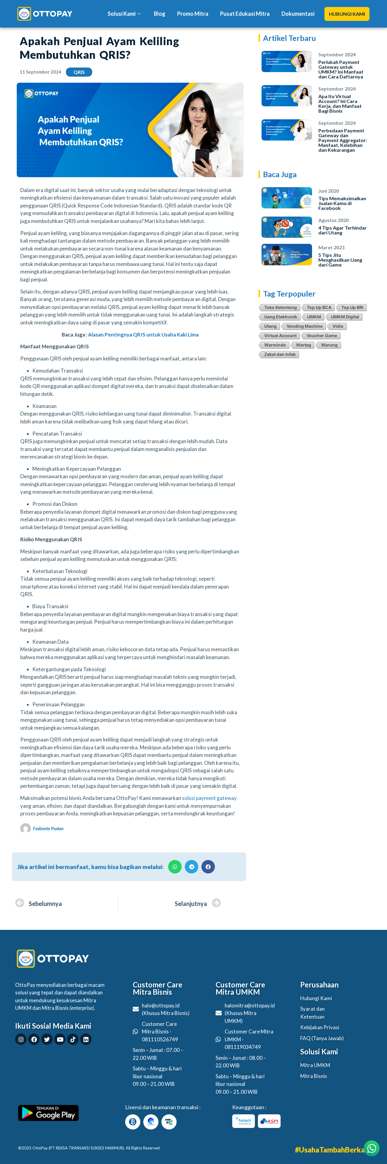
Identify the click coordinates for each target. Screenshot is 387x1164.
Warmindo (275, 344)
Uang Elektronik (280, 316)
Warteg (303, 344)
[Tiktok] (73, 1039)
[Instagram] (21, 1039)
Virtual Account (280, 335)
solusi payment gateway (209, 798)
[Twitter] (47, 1039)
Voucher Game (322, 335)
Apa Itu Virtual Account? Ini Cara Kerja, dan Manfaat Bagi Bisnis (340, 103)
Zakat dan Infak (280, 354)
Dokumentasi (297, 13)
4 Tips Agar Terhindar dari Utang (342, 230)
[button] (346, 14)
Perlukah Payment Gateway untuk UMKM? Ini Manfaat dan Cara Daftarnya (340, 69)
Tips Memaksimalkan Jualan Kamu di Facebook (342, 203)
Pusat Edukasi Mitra (245, 13)
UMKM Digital (345, 316)
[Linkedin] (86, 1039)
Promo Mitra (192, 13)
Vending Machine (305, 326)
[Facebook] (34, 1039)
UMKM (314, 316)
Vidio (338, 326)
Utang (270, 326)
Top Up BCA (319, 307)
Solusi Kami (121, 13)
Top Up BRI (352, 307)
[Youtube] (60, 1039)
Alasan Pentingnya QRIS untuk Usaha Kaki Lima (143, 334)
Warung (329, 344)
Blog (159, 13)
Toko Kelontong (280, 307)
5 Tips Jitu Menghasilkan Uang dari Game (340, 259)
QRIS (79, 72)
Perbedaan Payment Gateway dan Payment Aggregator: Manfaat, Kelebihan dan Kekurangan (342, 140)
